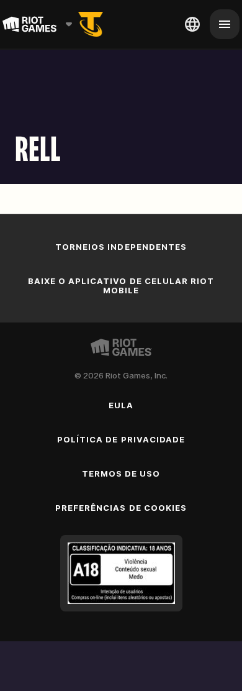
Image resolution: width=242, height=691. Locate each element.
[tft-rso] (90, 24)
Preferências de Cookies (121, 508)
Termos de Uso (121, 473)
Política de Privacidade (121, 439)
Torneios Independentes (121, 247)
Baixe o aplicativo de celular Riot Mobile (121, 285)
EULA (121, 405)
